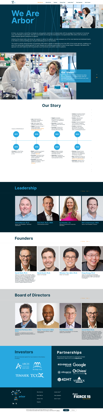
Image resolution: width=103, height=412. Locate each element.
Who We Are (40, 2)
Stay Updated (79, 2)
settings (58, 410)
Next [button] (87, 191)
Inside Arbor (71, 2)
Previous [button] (83, 191)
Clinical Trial (62, 2)
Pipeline (55, 2)
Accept (66, 410)
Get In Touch (87, 2)
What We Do (48, 2)
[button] (26, 210)
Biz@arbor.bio (78, 358)
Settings (73, 410)
